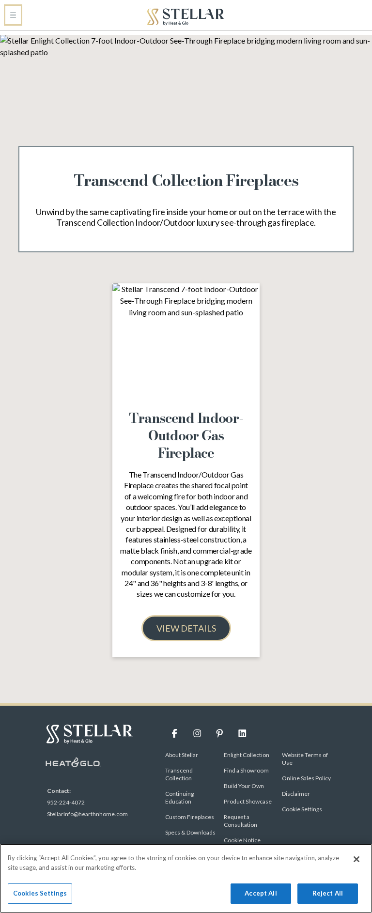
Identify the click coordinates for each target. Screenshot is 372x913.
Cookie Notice (242, 840)
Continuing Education (179, 797)
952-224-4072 (66, 802)
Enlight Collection (246, 754)
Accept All (261, 893)
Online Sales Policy (306, 778)
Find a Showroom (246, 770)
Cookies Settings (40, 893)
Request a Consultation (240, 820)
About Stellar (181, 754)
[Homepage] (186, 17)
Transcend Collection (179, 774)
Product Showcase (248, 801)
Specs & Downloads (190, 832)
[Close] (356, 859)
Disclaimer (296, 793)
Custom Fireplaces (189, 816)
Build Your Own (244, 785)
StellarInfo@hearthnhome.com (87, 814)
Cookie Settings (302, 809)
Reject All (327, 893)
